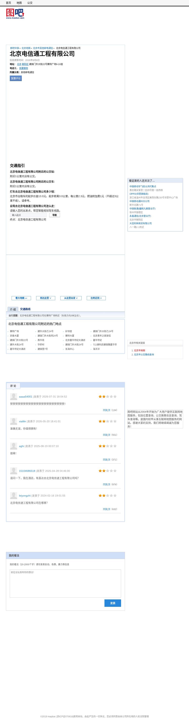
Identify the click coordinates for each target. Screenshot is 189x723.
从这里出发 (71, 298)
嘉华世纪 (97, 340)
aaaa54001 (25, 396)
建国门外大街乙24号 (103, 331)
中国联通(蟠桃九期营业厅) (142, 208)
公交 (29, 2)
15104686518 (27, 470)
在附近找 (96, 298)
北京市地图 (139, 350)
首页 (8, 2)
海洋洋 (96, 349)
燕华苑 (41, 340)
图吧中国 (14, 48)
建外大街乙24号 (46, 331)
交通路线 (25, 309)
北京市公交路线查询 (144, 354)
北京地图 (26, 48)
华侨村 (41, 344)
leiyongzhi (25, 495)
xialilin (22, 421)
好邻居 (68, 331)
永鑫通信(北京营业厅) (140, 216)
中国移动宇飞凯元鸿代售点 (143, 186)
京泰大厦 (14, 336)
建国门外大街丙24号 (48, 336)
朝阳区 (25, 64)
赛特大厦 (69, 336)
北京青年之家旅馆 (102, 336)
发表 (112, 603)
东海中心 (69, 349)
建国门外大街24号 (74, 344)
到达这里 (45, 298)
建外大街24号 (17, 344)
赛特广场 (14, 331)
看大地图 (21, 298)
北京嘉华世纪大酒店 (75, 340)
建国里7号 (43, 349)
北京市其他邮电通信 (43, 48)
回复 (105, 410)
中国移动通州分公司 (140, 201)
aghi (21, 446)
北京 (19, 64)
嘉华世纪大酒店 (17, 349)
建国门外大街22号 (19, 340)
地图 (19, 2)
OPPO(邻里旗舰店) (139, 194)
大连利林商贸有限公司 (141, 223)
